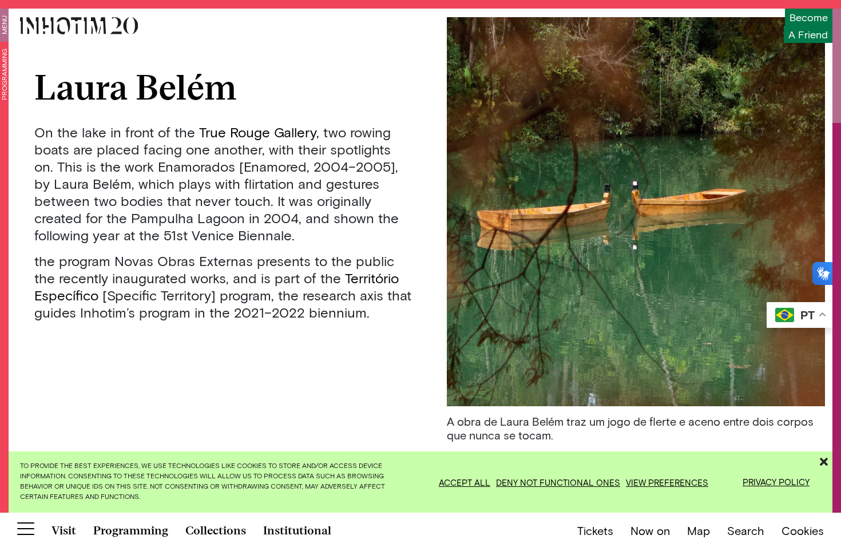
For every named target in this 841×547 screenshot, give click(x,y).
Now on (650, 530)
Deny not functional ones (558, 482)
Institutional (297, 530)
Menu (4, 24)
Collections (215, 530)
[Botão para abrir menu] (26, 531)
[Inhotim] (79, 25)
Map (698, 530)
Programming (4, 74)
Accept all (464, 482)
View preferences (667, 482)
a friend (808, 34)
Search (745, 530)
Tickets (595, 530)
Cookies (803, 530)
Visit (63, 530)
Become (809, 17)
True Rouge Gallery (257, 132)
